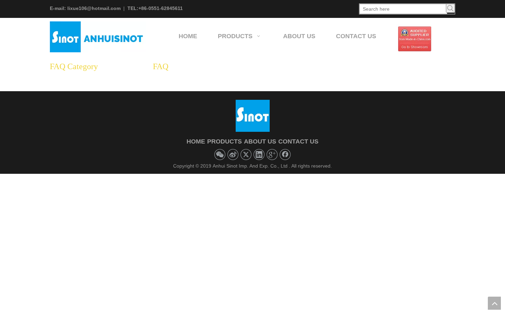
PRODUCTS (224, 141)
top (494, 303)
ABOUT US (260, 141)
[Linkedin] (259, 154)
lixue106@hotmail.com (94, 8)
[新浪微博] (232, 154)
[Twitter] (245, 154)
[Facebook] (285, 154)
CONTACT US (298, 141)
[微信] (219, 154)
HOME (196, 141)
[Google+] (272, 154)
